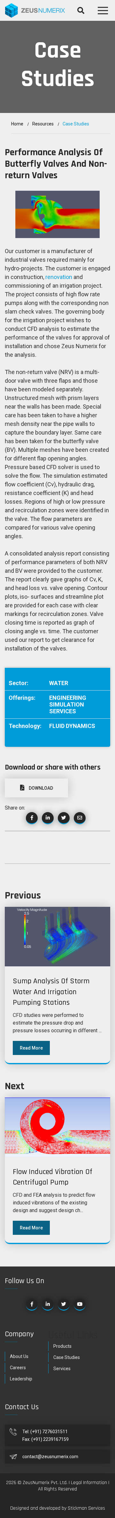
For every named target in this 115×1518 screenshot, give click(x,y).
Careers (18, 1367)
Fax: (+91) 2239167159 (45, 1439)
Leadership (21, 1378)
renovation (58, 277)
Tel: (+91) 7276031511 (45, 1431)
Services (62, 1368)
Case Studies (66, 1357)
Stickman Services (86, 1508)
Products (62, 1346)
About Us (19, 1356)
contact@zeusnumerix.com (50, 1456)
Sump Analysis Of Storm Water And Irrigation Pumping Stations (51, 991)
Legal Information (89, 1482)
